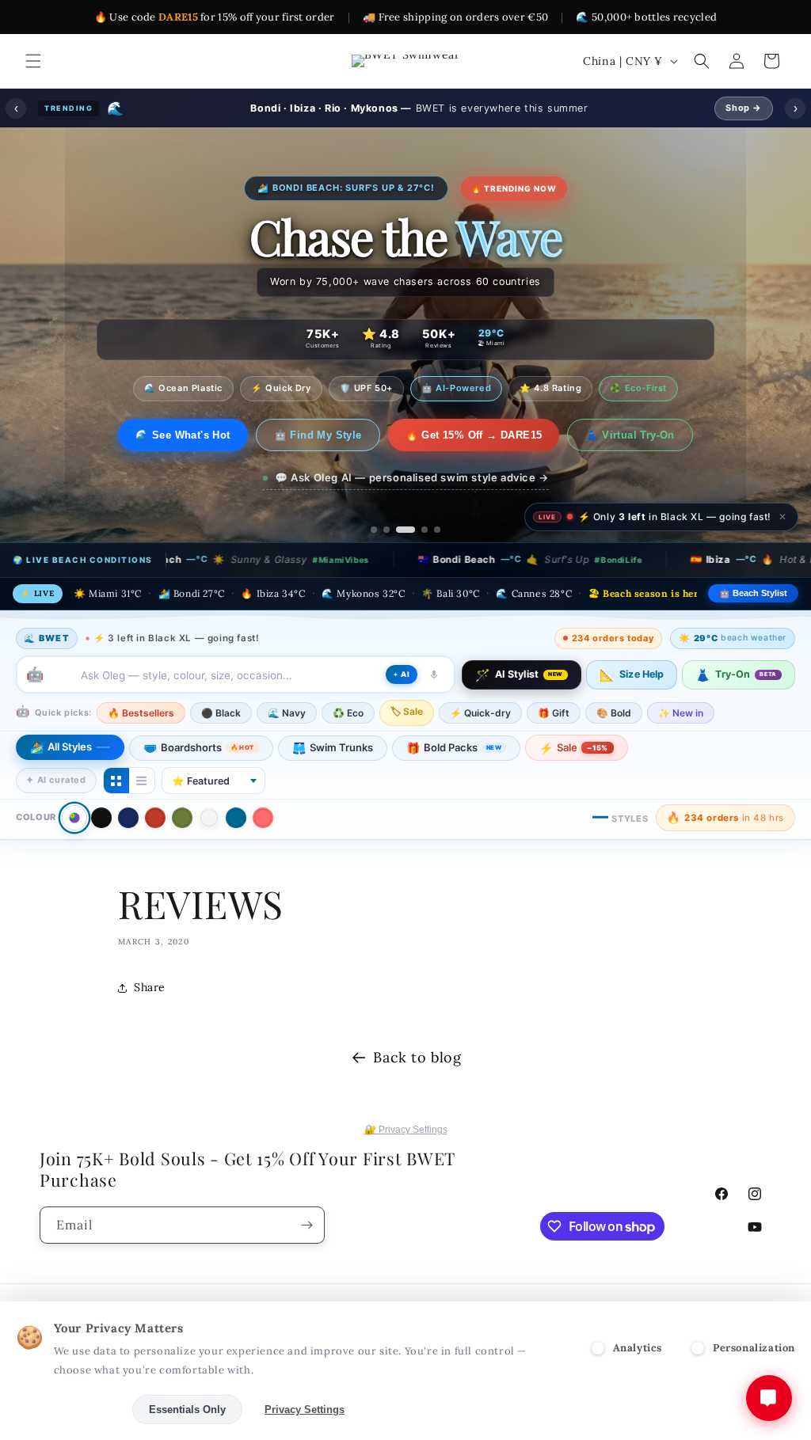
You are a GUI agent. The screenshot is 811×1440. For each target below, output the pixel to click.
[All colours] (74, 817)
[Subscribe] (306, 1225)
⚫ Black (221, 713)
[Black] (101, 817)
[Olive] (182, 817)
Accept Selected (71, 1409)
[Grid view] (116, 780)
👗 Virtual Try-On (640, 435)
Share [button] (150, 987)
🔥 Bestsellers (141, 713)
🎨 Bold (613, 713)
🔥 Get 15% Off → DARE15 (484, 435)
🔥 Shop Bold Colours (183, 435)
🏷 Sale (406, 711)
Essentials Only (187, 1409)
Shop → (743, 107)
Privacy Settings (305, 1409)
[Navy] (128, 817)
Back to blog (417, 1057)
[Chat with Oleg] (769, 1398)
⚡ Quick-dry (480, 713)
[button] (33, 61)
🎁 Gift (553, 713)
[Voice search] (434, 674)
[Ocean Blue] (236, 817)
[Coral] (263, 817)
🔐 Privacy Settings (405, 1129)
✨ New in (680, 713)
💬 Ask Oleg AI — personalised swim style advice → (412, 477)
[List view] (141, 780)
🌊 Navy (287, 713)
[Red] (155, 817)
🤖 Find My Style (328, 435)
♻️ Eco (348, 713)
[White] (209, 817)
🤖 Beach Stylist (753, 593)
